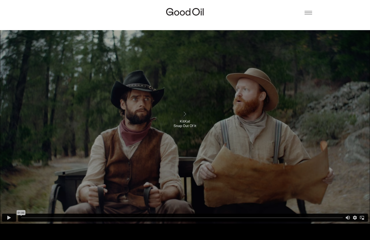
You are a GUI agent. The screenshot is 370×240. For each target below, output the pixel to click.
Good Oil (185, 12)
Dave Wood (185, 22)
